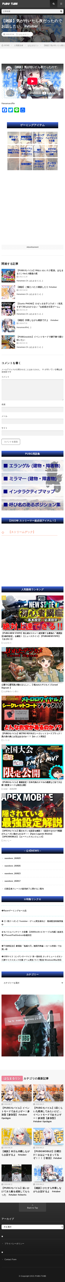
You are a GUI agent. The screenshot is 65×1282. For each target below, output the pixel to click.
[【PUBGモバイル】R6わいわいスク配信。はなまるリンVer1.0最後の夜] (8, 275)
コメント (5, 377)
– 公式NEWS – (32, 851)
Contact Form (10, 1259)
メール (4, 416)
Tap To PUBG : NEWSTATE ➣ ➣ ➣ (24, 1019)
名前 (3, 404)
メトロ (7, 740)
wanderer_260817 (13, 881)
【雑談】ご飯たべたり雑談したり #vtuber (37, 287)
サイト (4, 428)
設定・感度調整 (10, 789)
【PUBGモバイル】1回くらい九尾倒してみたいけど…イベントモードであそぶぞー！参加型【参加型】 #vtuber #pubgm (48, 1115)
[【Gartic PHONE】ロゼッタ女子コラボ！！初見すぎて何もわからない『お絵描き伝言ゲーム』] (8, 309)
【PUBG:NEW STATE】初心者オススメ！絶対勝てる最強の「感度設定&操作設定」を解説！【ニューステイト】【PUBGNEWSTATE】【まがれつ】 (32, 636)
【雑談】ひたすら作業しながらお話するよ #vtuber (47, 1190)
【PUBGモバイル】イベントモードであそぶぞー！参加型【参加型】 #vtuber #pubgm (16, 1113)
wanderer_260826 (13, 866)
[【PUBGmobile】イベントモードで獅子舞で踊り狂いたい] (8, 342)
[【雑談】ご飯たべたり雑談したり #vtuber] (8, 292)
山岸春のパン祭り (11, 691)
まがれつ (7, 643)
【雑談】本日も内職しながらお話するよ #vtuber (16, 1153)
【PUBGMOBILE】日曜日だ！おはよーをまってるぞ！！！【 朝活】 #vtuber (47, 1154)
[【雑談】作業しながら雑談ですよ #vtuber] (8, 325)
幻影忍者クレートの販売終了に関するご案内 (24, 889)
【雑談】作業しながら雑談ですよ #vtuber (37, 320)
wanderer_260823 (13, 873)
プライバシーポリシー (14, 1243)
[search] (61, 11)
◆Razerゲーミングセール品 (14, 910)
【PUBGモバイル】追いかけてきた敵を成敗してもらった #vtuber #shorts (16, 1191)
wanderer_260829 (13, 858)
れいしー (7, 840)
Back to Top (32, 1208)
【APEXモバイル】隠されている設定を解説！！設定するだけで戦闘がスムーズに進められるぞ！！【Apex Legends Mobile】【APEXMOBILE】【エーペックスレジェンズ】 (32, 834)
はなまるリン (24, 34)
